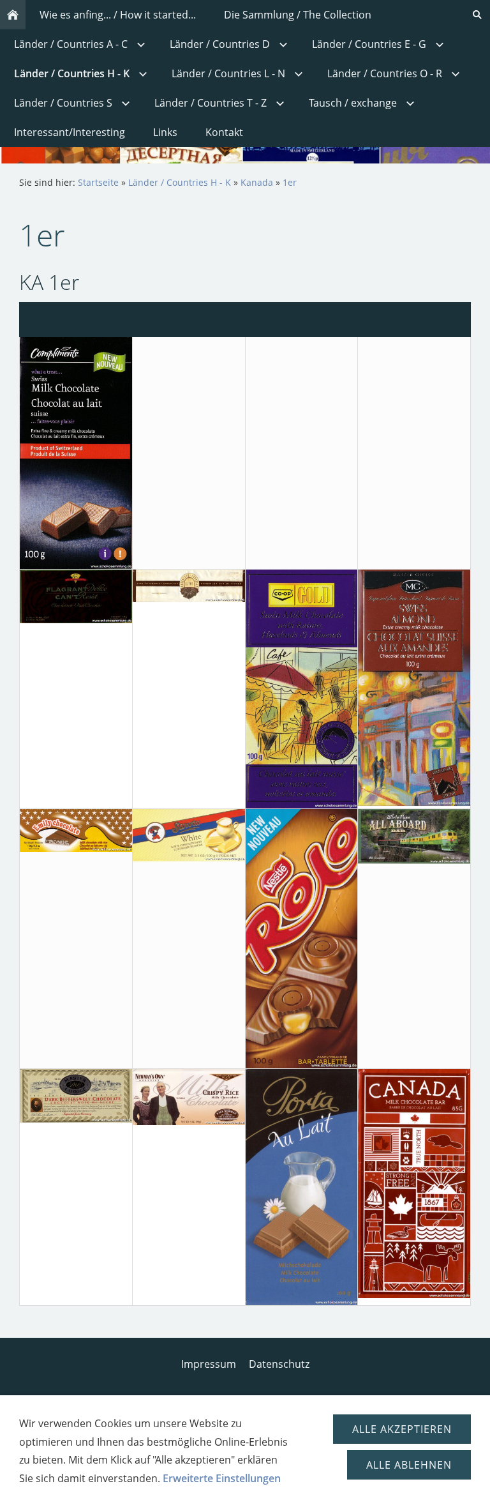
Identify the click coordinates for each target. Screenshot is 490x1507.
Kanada (257, 182)
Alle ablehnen (409, 1465)
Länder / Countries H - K (179, 182)
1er (290, 182)
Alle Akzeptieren (402, 1429)
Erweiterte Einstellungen (222, 1478)
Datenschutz (279, 1364)
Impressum (208, 1364)
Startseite (98, 182)
